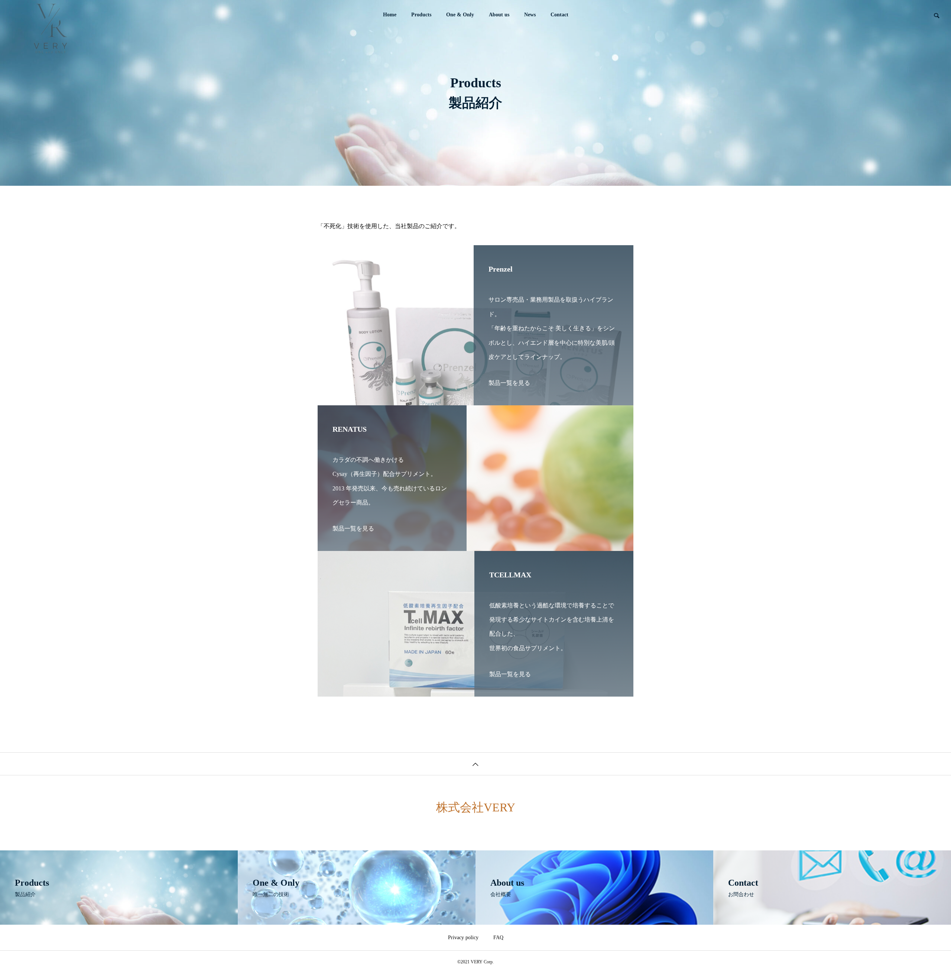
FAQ (498, 937)
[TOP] (475, 763)
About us (499, 14)
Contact (559, 14)
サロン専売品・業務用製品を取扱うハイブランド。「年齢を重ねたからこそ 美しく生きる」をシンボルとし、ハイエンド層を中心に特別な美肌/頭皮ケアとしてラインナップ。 (552, 328)
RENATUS (349, 429)
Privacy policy (463, 937)
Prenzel (501, 269)
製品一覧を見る (509, 383)
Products (421, 14)
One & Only (460, 14)
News (530, 14)
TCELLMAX (510, 575)
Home (389, 14)
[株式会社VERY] (50, 15)
